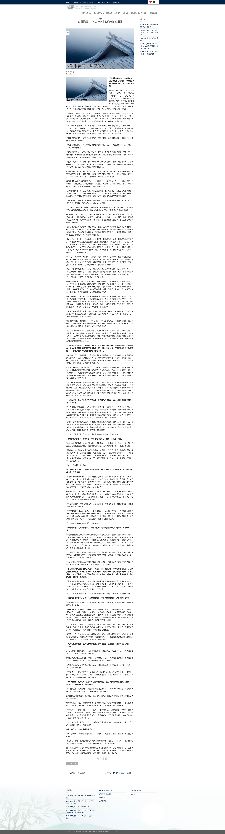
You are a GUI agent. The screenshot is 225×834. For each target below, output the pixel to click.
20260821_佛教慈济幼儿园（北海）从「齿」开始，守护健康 (149, 32)
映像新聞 (102, 797)
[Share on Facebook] (94, 759)
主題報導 (117, 13)
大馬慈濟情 (102, 801)
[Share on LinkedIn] (106, 759)
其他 (100, 19)
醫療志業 (75, 2)
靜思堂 (68, 2)
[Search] (156, 7)
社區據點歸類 (153, 13)
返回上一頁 (73, 763)
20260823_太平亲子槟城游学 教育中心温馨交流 (149, 26)
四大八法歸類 (142, 13)
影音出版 (125, 13)
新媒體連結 (116, 2)
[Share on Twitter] (97, 759)
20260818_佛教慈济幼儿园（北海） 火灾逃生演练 (148, 53)
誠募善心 (134, 794)
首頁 (83, 13)
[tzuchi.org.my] (82, 7)
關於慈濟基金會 (99, 13)
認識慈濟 (109, 13)
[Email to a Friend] (100, 759)
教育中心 (83, 2)
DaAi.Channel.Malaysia (104, 2)
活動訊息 (134, 13)
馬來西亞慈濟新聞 (105, 794)
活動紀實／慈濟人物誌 (106, 790)
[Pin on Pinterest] (103, 759)
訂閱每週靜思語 (136, 790)
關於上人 (88, 13)
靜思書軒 (91, 2)
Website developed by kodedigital (115, 831)
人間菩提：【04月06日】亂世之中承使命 (118, 773)
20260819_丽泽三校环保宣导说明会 (149, 39)
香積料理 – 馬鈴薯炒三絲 (77, 773)
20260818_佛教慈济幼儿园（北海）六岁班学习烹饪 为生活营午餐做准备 (149, 46)
